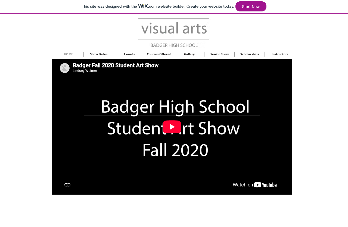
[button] (129, 54)
